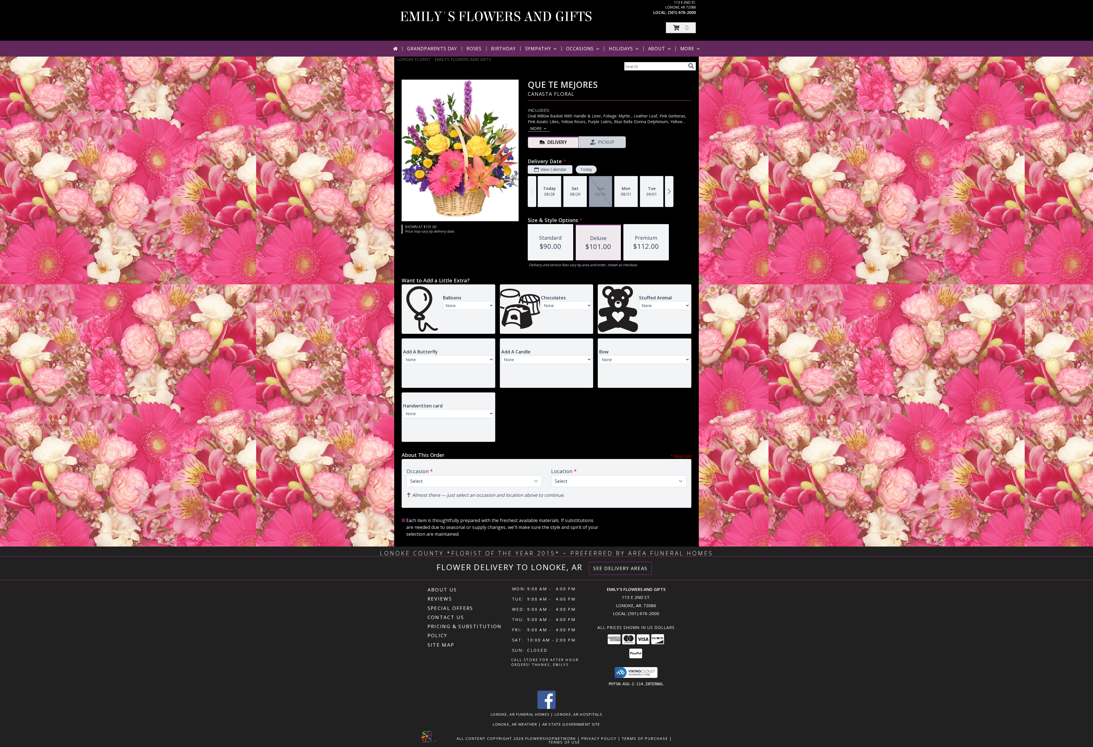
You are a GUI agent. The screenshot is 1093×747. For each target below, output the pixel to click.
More (687, 48)
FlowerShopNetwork (550, 738)
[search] (691, 66)
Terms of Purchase (645, 738)
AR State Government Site (571, 724)
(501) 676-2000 (682, 12)
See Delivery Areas (620, 568)
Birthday (503, 48)
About (656, 48)
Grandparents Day (432, 48)
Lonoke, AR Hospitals (578, 714)
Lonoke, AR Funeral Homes (520, 714)
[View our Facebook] (546, 707)
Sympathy (538, 48)
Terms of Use (564, 742)
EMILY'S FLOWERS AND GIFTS (496, 17)
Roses (474, 48)
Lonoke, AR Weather (515, 724)
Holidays (621, 48)
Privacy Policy (599, 738)
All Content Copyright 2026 (490, 738)
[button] (681, 27)
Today (586, 169)
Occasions (580, 48)
